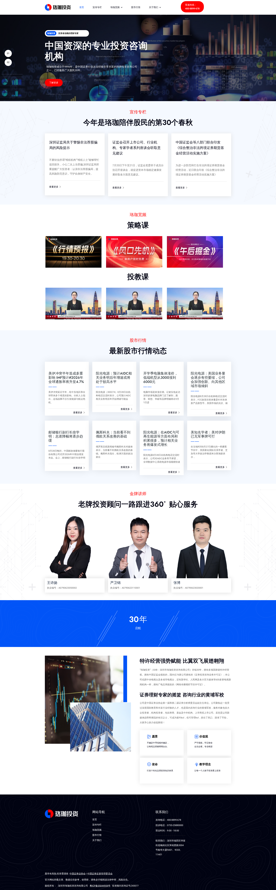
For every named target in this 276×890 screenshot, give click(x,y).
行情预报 (51, 243)
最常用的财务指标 (173, 295)
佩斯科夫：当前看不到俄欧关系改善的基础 (113, 434)
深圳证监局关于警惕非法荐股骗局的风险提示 (73, 145)
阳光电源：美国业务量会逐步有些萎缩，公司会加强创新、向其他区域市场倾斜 (208, 379)
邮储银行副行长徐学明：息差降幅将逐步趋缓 (65, 436)
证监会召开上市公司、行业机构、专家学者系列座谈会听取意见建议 (136, 148)
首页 (81, 7)
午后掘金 (173, 243)
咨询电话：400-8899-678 (168, 820)
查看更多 (54, 187)
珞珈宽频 (115, 7)
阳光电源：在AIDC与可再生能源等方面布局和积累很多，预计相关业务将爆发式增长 (161, 438)
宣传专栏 (97, 7)
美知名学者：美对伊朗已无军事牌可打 (208, 434)
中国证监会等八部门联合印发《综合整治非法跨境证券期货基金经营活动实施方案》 (200, 148)
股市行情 (135, 7)
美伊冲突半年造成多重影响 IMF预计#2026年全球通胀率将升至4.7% (66, 377)
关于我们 (154, 7)
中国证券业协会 (77, 873)
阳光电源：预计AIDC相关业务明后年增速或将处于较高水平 (114, 377)
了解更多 (53, 82)
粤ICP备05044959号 (100, 886)
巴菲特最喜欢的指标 (113, 295)
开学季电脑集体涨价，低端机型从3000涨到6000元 (160, 377)
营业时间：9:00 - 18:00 (167, 830)
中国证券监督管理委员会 (100, 873)
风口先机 (112, 243)
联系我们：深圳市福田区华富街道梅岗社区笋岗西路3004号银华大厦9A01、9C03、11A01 (170, 847)
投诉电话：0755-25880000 (169, 825)
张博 (177, 582)
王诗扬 (52, 582)
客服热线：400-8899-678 (192, 6)
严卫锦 (115, 582)
